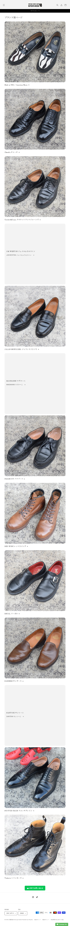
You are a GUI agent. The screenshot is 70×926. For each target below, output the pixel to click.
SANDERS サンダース (13, 681)
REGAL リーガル (11, 614)
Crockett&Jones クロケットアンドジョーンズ (22, 219)
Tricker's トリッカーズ (13, 878)
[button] (4, 5)
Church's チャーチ (11, 152)
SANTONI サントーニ (15, 713)
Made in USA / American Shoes (16, 85)
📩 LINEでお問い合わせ (35, 888)
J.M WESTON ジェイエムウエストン (20, 251)
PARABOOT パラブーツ (14, 479)
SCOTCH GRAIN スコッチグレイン (18, 811)
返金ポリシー (37, 919)
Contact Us (62, 924)
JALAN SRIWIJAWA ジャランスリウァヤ (21, 349)
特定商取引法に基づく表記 (57, 919)
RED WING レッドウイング (15, 546)
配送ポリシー (46, 919)
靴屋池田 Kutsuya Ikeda (15, 919)
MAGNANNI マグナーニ (15, 381)
